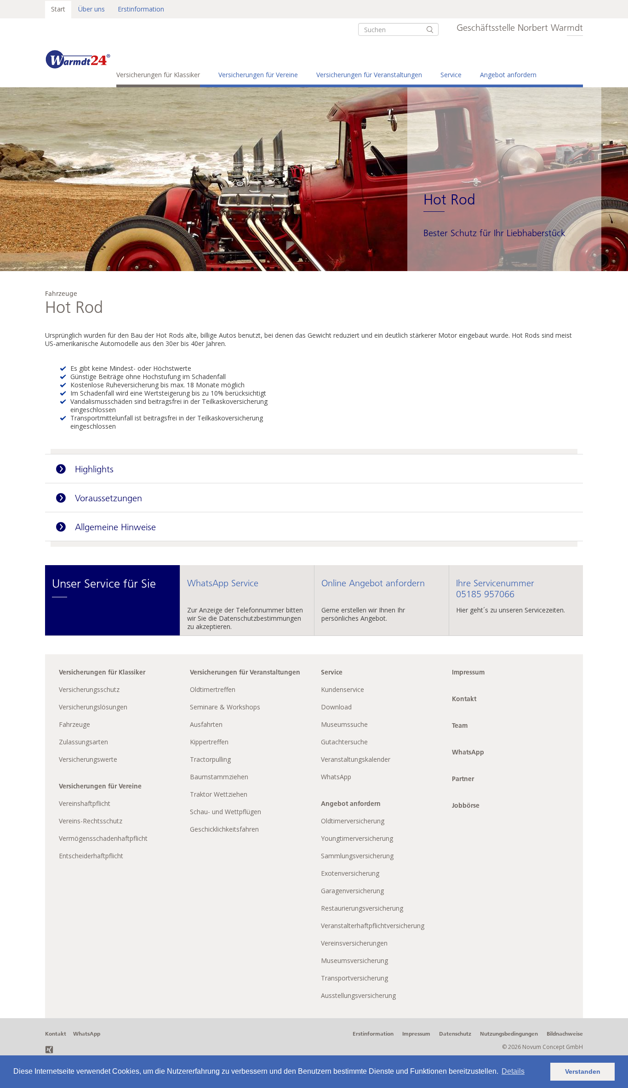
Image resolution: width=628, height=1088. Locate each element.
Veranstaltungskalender (355, 759)
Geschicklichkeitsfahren (224, 829)
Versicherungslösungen (93, 707)
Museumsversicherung (354, 960)
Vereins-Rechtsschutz (90, 820)
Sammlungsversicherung (357, 855)
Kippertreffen (209, 741)
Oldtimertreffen (212, 689)
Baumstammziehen (219, 776)
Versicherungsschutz (89, 689)
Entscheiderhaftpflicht (91, 855)
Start (58, 9)
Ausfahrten (206, 724)
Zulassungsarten (83, 741)
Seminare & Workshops (225, 707)
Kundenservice (342, 689)
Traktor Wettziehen (218, 794)
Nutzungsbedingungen (509, 1033)
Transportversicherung (354, 978)
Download (336, 707)
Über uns (91, 9)
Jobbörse (466, 805)
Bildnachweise (565, 1033)
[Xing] (49, 1049)
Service (451, 74)
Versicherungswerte (88, 759)
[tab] (314, 468)
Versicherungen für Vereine (258, 74)
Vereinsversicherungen (354, 943)
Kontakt (464, 699)
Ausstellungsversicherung (358, 995)
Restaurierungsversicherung (362, 908)
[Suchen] (430, 29)
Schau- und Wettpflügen (225, 811)
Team (460, 725)
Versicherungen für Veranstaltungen (369, 74)
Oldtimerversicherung (352, 820)
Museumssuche (344, 724)
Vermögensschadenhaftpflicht (103, 838)
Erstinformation (141, 9)
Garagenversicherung (352, 890)
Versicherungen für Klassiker (158, 74)
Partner (463, 779)
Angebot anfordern (508, 74)
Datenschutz (455, 1033)
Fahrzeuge (74, 724)
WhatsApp (336, 776)
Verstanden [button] (582, 1071)
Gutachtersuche (344, 741)
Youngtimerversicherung (357, 838)
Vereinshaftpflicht (84, 803)
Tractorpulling (210, 759)
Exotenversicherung (350, 873)
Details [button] (513, 1071)
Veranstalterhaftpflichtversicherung (372, 925)
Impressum (468, 672)
